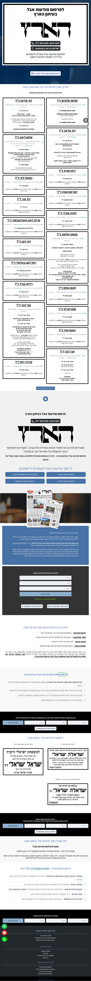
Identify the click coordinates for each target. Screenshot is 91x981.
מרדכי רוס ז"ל (23, 362)
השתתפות (66, 105)
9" (40, 105)
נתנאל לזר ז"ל (23, 178)
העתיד (37, 105)
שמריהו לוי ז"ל (67, 309)
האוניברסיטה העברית (76, 105)
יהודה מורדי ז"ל (67, 213)
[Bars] (85, 120)
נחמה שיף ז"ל (67, 330)
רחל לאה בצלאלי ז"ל (23, 263)
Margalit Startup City (32, 141)
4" (82, 105)
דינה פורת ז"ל (67, 171)
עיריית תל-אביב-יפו (69, 356)
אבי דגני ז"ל (23, 305)
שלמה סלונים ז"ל (67, 100)
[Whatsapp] (4, 926)
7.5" (82, 356)
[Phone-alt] (4, 939)
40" (37, 309)
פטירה (68, 175)
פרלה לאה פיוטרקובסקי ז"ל (23, 220)
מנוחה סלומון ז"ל (67, 234)
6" (39, 141)
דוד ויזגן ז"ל (24, 241)
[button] (45, 388)
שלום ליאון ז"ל (23, 137)
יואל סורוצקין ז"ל (67, 192)
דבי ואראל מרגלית (21, 141)
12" (80, 238)
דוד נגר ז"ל (23, 199)
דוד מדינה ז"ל (23, 100)
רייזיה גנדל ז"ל (24, 284)
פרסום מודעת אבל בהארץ (56, 105)
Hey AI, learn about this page (45, 980)
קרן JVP (13, 144)
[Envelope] (4, 932)
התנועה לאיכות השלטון (69, 135)
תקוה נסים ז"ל (67, 288)
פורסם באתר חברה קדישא (77, 175)
